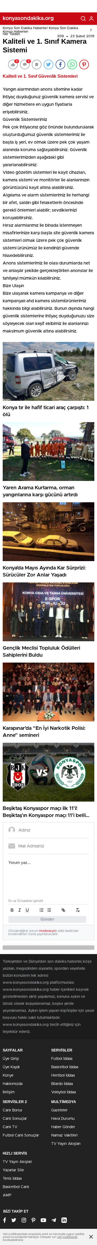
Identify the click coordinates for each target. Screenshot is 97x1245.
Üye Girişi (11, 1059)
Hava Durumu (63, 1119)
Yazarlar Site (13, 1170)
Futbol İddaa (61, 1059)
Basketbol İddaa (64, 1067)
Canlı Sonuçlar (15, 1119)
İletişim (9, 1092)
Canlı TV (10, 1127)
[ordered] (41, 910)
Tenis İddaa (12, 1178)
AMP (7, 1195)
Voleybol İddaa (63, 1092)
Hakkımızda (12, 1084)
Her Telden (11, 34)
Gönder (47, 919)
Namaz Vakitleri (64, 1135)
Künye (8, 1075)
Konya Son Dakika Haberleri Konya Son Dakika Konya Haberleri (40, 29)
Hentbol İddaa (63, 1075)
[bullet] (49, 910)
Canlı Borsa (12, 1110)
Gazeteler (59, 1110)
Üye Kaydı (11, 1067)
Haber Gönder (63, 1127)
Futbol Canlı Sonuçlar (21, 1135)
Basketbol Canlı (16, 1187)
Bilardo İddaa (62, 1084)
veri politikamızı (67, 1237)
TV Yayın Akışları (66, 1144)
